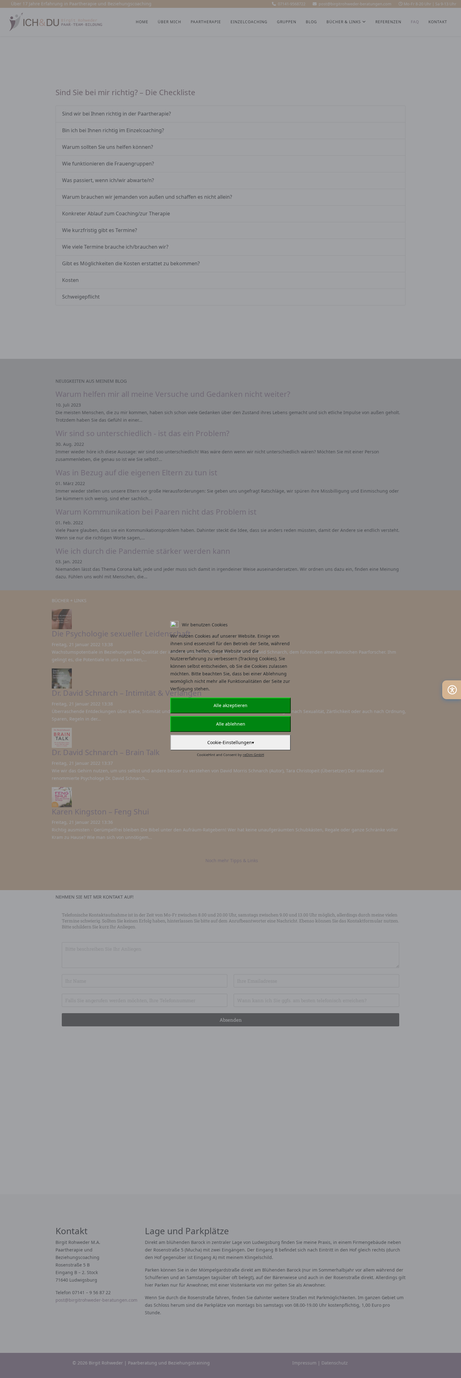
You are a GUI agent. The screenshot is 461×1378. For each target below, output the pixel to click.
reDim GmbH (253, 754)
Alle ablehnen (230, 724)
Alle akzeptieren (230, 705)
